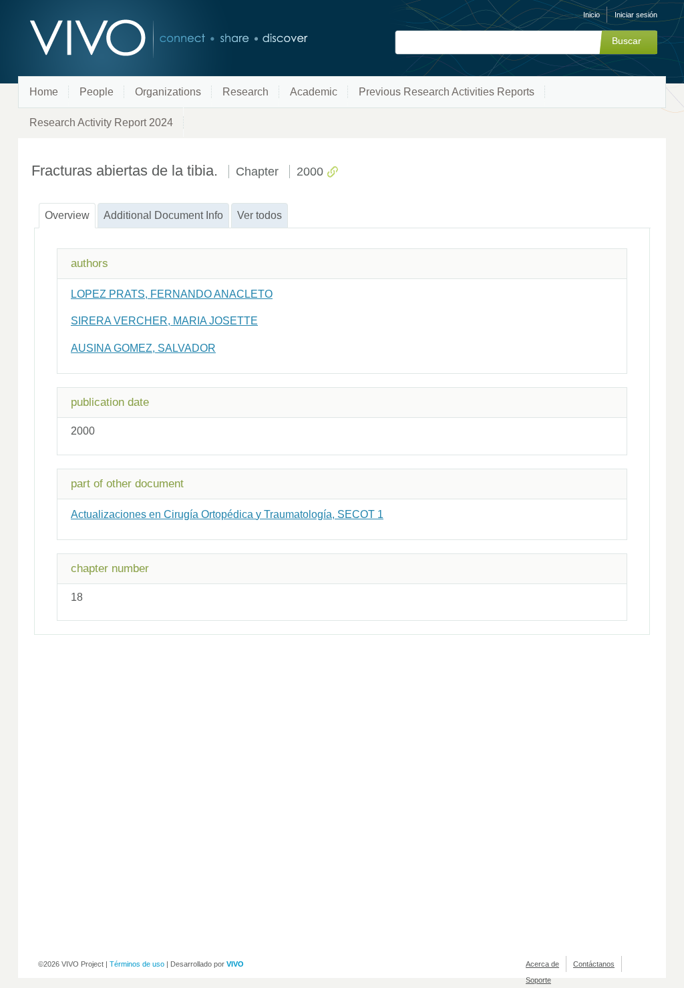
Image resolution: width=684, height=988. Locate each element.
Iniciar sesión (636, 15)
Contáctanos (594, 964)
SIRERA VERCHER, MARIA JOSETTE (164, 320)
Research (245, 91)
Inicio (591, 15)
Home (43, 91)
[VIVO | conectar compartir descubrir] (147, 38)
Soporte (538, 980)
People (96, 91)
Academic (313, 91)
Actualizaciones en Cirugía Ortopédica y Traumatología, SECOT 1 (227, 514)
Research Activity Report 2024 (101, 122)
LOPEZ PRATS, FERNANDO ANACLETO (172, 294)
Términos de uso (137, 964)
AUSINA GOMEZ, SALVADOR (143, 348)
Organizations (168, 91)
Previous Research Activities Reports (446, 91)
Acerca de (542, 964)
